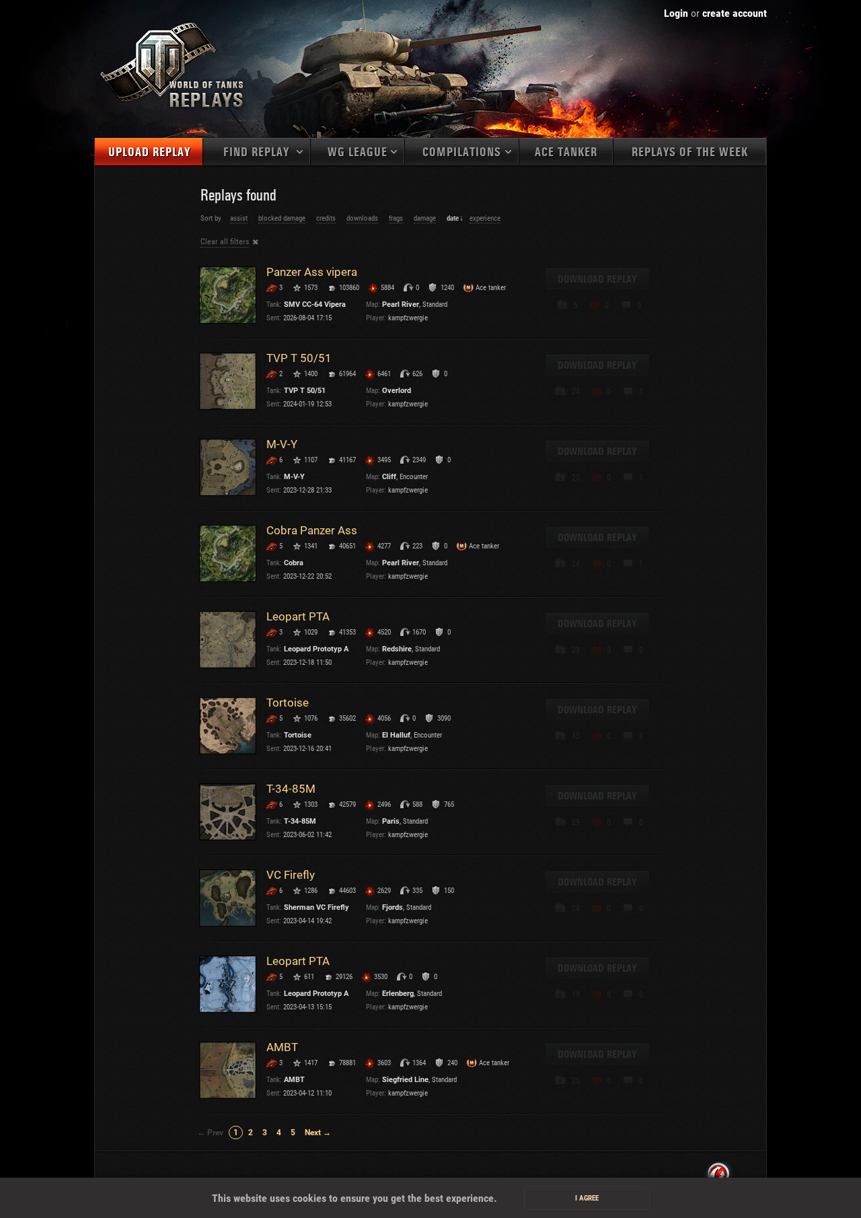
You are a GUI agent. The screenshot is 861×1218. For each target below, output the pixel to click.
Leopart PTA (298, 616)
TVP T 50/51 (299, 358)
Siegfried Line (405, 1079)
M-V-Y (281, 444)
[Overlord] (227, 381)
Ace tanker (566, 152)
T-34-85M (290, 788)
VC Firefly (290, 875)
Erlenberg (398, 993)
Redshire (397, 649)
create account (734, 13)
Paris (391, 821)
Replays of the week (690, 152)
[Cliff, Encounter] (227, 467)
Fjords (392, 907)
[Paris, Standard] (227, 811)
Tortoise (287, 702)
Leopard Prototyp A (316, 649)
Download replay (597, 279)
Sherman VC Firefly (316, 907)
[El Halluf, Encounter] (227, 725)
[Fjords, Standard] (227, 898)
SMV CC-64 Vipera (315, 304)
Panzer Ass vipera (311, 272)
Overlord (396, 390)
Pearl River (400, 304)
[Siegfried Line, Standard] (227, 1070)
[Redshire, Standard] (227, 639)
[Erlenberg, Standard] (227, 984)
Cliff (389, 476)
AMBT (282, 1047)
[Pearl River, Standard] (227, 295)
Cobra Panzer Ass (311, 530)
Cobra (293, 563)
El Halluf (396, 735)
